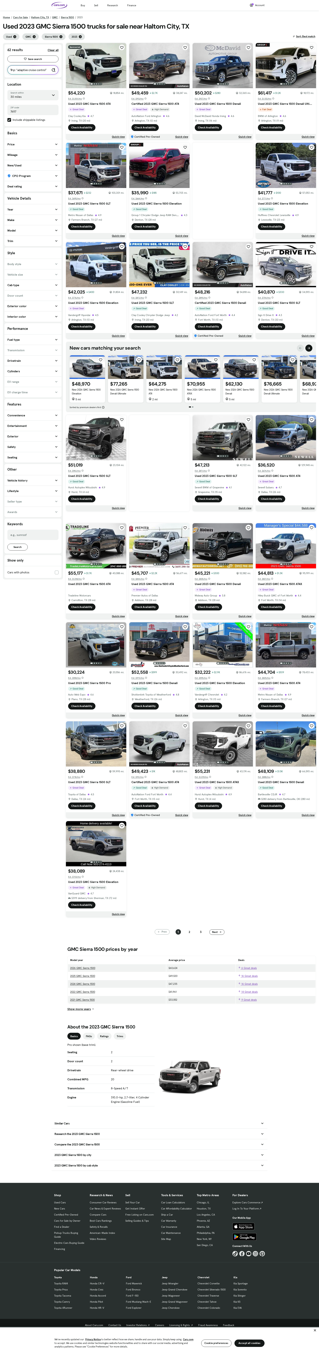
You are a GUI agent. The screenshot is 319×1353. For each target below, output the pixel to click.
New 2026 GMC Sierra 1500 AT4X (201, 391)
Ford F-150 (132, 1295)
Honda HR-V (97, 1307)
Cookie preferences (216, 1343)
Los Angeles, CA (206, 1214)
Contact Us (114, 1325)
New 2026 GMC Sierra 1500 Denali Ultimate (124, 391)
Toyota (58, 1277)
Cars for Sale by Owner (67, 1220)
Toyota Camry (62, 1301)
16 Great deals (249, 976)
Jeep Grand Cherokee (174, 1289)
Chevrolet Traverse (208, 1295)
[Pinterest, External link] (262, 1253)
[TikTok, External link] (235, 1253)
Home (6, 17)
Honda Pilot (96, 1301)
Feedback (228, 1325)
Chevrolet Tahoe (207, 1301)
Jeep (164, 1277)
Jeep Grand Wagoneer (175, 1301)
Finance (131, 5)
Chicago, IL (203, 1202)
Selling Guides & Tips (137, 1220)
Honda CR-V (97, 1283)
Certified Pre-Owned (66, 1214)
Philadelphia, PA (206, 1233)
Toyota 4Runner (63, 1307)
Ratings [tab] (104, 1036)
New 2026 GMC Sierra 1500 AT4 (163, 391)
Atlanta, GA (203, 1226)
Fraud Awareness (208, 1325)
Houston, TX (204, 1208)
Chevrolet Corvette (209, 1283)
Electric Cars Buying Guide (69, 1243)
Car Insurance (169, 1226)
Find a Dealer (61, 1226)
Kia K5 (237, 1301)
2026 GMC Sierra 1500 (82, 968)
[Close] (315, 1330)
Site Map (166, 1239)
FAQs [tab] (89, 1036)
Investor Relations (136, 1325)
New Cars (59, 1208)
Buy (83, 5)
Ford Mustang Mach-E (138, 1301)
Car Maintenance (171, 1233)
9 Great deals (249, 999)
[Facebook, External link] (242, 1253)
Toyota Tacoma (62, 1295)
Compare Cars (98, 1214)
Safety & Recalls (99, 1226)
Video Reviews (98, 1239)
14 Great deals (249, 991)
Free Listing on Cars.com (139, 1214)
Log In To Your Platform (245, 1208)
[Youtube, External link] (248, 1253)
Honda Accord (98, 1295)
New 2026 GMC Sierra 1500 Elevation (86, 391)
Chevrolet (203, 1277)
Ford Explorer (133, 1307)
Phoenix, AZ (203, 1220)
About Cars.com (94, 1325)
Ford (128, 1277)
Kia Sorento (240, 1289)
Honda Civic (96, 1289)
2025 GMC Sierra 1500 (82, 976)
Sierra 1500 (67, 17)
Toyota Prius (61, 1289)
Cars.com (188, 1339)
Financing (59, 1249)
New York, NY (204, 1239)
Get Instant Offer (135, 1208)
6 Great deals (249, 968)
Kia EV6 (238, 1307)
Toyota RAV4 (61, 1283)
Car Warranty (168, 1220)
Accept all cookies (249, 1343)
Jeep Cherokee (171, 1307)
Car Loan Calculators (173, 1202)
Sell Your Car (132, 1202)
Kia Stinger (240, 1295)
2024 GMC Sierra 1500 (82, 984)
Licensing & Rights (179, 1325)
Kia (235, 1277)
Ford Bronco (133, 1289)
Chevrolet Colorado (209, 1307)
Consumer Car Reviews (103, 1202)
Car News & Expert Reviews (105, 1208)
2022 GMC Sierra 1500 (82, 991)
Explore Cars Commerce (246, 1202)
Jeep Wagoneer (171, 1295)
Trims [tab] (120, 1036)
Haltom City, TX (40, 17)
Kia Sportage (241, 1283)
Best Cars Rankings (101, 1220)
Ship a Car (167, 1214)
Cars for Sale (20, 17)
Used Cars (60, 1202)
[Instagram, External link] (255, 1253)
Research (112, 5)
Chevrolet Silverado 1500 (212, 1289)
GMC (55, 17)
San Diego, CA (205, 1245)
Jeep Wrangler (170, 1283)
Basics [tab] (74, 1036)
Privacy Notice (93, 1339)
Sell (96, 5)
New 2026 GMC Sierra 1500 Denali (239, 391)
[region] (159, 1340)
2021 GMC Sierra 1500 (82, 999)
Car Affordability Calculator (176, 1208)
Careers (159, 1325)
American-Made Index (102, 1233)
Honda (93, 1277)
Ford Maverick (134, 1283)
